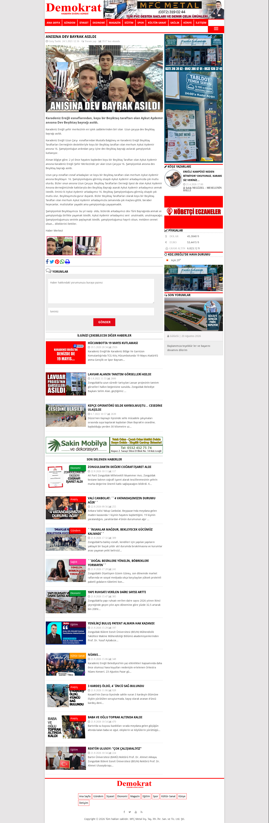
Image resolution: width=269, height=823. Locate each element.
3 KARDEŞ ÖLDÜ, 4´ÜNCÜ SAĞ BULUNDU (116, 686)
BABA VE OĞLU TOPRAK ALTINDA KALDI (115, 717)
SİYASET (84, 22)
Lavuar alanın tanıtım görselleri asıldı (119, 374)
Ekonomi (122, 796)
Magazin (135, 796)
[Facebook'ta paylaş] (47, 261)
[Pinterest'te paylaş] (57, 261)
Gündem (98, 796)
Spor (155, 796)
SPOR (140, 22)
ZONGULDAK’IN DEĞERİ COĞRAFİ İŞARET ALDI (119, 467)
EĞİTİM (129, 22)
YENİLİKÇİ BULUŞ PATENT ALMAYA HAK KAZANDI (121, 623)
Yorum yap (90, 41)
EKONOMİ (99, 22)
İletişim (83, 802)
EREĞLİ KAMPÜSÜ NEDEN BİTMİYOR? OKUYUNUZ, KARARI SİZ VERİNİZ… (202, 176)
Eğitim (146, 796)
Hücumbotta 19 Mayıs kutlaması (113, 343)
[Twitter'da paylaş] (51, 261)
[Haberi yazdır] (67, 261)
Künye (182, 796)
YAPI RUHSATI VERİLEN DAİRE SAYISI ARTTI (117, 592)
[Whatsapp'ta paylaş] (62, 261)
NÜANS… (94, 654)
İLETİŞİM (201, 22)
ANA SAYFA (53, 22)
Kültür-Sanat (168, 796)
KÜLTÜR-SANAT (157, 22)
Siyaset (110, 796)
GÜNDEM (69, 22)
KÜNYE (187, 22)
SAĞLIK (174, 22)
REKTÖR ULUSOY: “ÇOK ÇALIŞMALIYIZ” (114, 748)
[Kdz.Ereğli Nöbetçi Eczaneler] (193, 225)
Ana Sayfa (84, 796)
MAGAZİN (115, 22)
